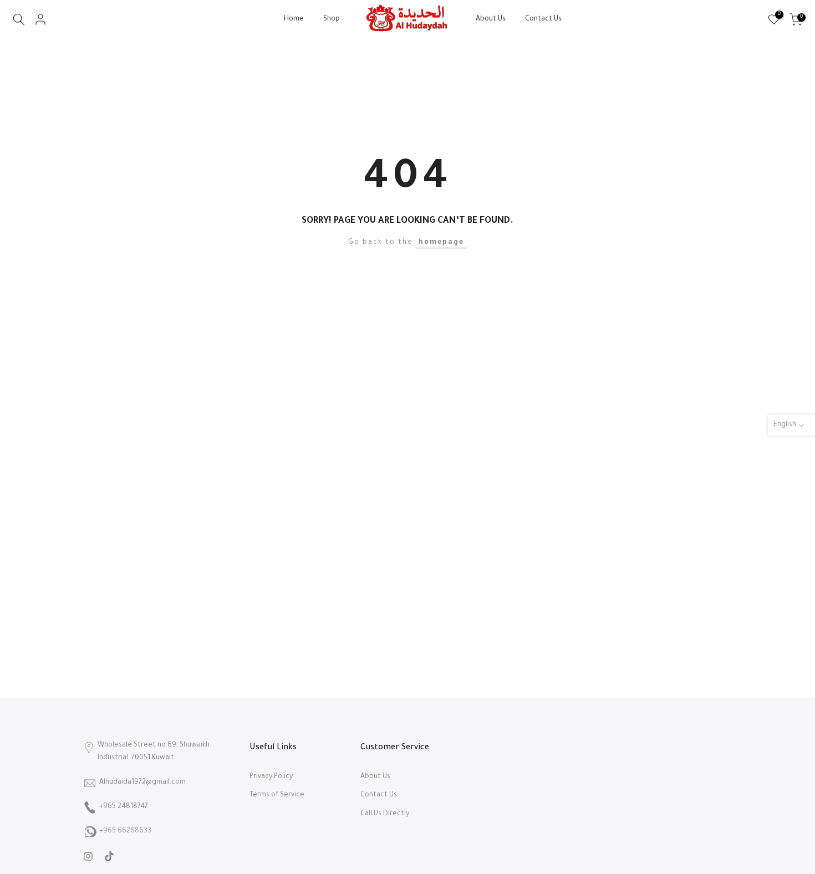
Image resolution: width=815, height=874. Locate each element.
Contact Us (543, 19)
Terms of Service (276, 795)
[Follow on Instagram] (88, 856)
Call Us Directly (384, 814)
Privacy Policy (271, 777)
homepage (441, 243)
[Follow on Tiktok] (109, 856)
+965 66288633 (125, 831)
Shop (331, 19)
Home (294, 19)
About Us (491, 19)
